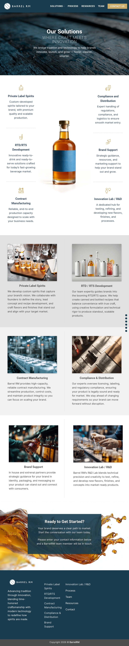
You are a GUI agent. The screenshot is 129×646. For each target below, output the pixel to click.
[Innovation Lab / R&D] (126, 331)
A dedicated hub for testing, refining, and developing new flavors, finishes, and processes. (108, 212)
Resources (88, 6)
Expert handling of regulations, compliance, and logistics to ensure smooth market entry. (108, 114)
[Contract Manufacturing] (126, 321)
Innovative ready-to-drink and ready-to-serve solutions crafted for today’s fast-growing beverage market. (21, 163)
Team (101, 6)
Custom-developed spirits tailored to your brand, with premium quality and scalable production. (21, 109)
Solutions (56, 6)
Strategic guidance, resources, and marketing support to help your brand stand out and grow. (108, 163)
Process (73, 6)
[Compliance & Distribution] (126, 325)
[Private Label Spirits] (126, 315)
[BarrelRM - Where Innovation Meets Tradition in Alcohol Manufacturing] (17, 6)
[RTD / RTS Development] (126, 318)
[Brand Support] (126, 328)
